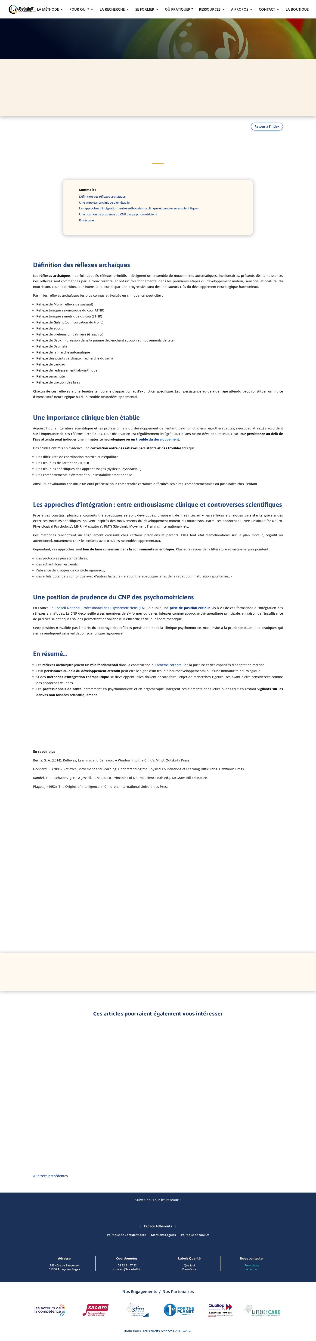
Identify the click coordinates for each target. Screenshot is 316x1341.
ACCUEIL (24, 10)
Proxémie (47, 1037)
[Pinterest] (176, 971)
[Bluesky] (138, 971)
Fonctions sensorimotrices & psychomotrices (71, 1044)
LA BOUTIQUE (297, 10)
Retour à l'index (266, 126)
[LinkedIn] (125, 971)
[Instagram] (163, 971)
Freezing (46, 1084)
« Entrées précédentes (50, 1176)
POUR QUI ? (79, 10)
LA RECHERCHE (112, 10)
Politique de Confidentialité (126, 1235)
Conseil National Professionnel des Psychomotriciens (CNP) (101, 608)
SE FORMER (144, 10)
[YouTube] (188, 971)
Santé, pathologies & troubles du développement (75, 1092)
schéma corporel (170, 665)
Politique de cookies (195, 1235)
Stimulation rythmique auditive (69, 1132)
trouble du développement (157, 439)
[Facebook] (150, 971)
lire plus (43, 1056)
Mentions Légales (163, 1235)
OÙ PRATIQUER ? (179, 10)
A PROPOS (239, 10)
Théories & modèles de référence (63, 1139)
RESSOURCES (209, 10)
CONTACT (267, 10)
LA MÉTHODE (48, 10)
